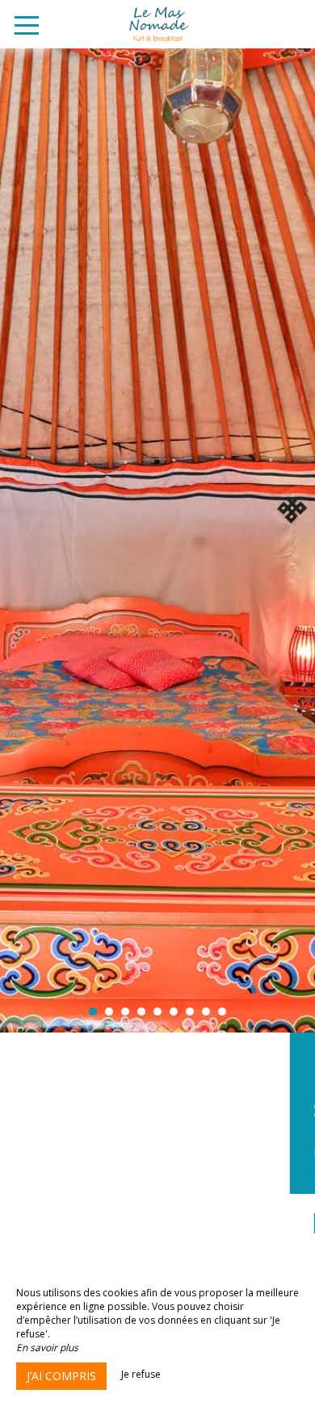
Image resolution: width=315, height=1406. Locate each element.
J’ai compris (61, 1375)
